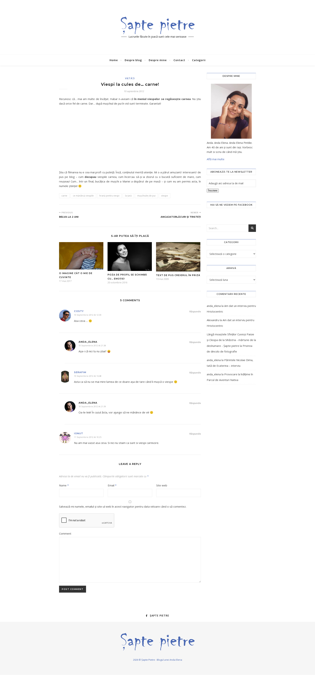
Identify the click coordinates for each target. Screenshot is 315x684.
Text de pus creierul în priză (178, 275)
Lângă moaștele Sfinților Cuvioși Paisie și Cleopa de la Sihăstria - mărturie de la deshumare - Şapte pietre (231, 340)
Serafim (80, 372)
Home (114, 60)
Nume (64, 485)
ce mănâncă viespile (83, 195)
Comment (65, 533)
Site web (161, 485)
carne (64, 195)
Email (112, 485)
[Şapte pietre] (158, 25)
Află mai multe (215, 159)
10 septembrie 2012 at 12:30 (87, 314)
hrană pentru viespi (109, 195)
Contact (179, 60)
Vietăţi (130, 78)
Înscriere (212, 190)
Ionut (78, 433)
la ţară (128, 195)
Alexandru (213, 320)
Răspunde (195, 311)
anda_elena (214, 306)
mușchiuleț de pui (146, 195)
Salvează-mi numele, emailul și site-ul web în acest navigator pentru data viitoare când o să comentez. (122, 506)
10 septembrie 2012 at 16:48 (87, 376)
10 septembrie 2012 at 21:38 (92, 345)
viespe (164, 195)
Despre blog (133, 60)
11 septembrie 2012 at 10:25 (87, 437)
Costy (79, 311)
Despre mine (158, 60)
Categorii (199, 60)
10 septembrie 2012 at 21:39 (92, 406)
